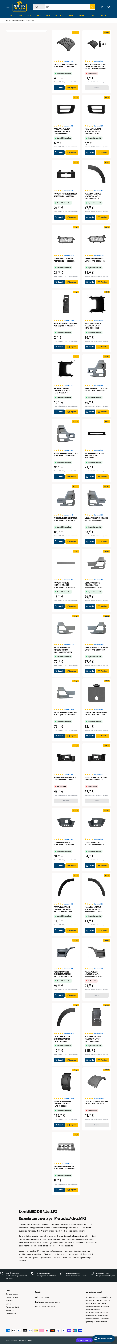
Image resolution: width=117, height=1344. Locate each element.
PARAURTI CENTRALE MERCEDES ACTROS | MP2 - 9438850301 (65, 195)
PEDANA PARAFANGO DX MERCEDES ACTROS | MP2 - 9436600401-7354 (93, 974)
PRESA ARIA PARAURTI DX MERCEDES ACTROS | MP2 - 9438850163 (62, 390)
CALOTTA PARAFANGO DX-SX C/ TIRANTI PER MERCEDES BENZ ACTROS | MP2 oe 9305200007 (96, 66)
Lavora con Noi (11, 1314)
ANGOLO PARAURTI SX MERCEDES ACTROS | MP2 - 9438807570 (65, 519)
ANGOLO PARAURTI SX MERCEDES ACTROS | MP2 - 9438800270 (96, 649)
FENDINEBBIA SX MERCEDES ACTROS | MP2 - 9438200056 (64, 260)
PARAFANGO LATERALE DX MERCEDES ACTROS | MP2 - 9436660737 (93, 196)
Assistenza (9, 1310)
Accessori (9, 1301)
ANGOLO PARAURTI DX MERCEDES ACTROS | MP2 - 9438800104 (65, 454)
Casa (10, 20)
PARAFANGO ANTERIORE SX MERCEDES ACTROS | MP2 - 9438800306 (93, 1039)
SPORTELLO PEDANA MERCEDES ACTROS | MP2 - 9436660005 (96, 714)
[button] (8, 7)
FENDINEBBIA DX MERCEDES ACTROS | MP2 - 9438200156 (95, 260)
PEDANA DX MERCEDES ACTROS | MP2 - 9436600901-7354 (96, 778)
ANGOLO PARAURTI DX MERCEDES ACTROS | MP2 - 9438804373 (96, 519)
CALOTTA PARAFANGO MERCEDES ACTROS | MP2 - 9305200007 (65, 65)
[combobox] (70, 7)
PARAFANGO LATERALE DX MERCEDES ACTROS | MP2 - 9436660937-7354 (93, 909)
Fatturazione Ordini (12, 1307)
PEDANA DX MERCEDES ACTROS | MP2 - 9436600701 (95, 843)
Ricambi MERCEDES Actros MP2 (23, 20)
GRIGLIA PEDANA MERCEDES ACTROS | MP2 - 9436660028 (64, 1167)
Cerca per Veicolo (12, 1294)
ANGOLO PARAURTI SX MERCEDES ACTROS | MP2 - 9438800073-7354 (93, 585)
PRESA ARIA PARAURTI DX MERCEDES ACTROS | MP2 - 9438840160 (93, 131)
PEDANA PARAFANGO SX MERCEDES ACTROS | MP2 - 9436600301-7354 (63, 974)
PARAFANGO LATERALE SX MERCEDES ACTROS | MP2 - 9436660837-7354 (63, 909)
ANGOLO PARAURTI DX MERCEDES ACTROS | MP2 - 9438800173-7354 (63, 650)
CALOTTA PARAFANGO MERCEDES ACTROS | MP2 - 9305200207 (96, 1103)
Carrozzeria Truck (16, 1340)
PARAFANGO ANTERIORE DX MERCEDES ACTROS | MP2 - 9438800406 (62, 1104)
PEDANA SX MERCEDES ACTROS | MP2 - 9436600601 (64, 843)
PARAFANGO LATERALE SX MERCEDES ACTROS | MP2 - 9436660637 (62, 1039)
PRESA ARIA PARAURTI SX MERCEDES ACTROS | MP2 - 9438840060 (62, 131)
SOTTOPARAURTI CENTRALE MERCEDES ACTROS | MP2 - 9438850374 (94, 455)
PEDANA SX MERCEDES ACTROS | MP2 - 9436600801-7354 (65, 778)
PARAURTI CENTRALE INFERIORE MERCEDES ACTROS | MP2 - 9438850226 (64, 585)
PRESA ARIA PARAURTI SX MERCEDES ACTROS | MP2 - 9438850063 (93, 326)
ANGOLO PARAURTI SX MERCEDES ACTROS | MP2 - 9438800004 (96, 389)
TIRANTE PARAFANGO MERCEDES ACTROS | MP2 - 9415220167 (65, 325)
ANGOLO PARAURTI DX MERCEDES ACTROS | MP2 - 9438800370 (65, 714)
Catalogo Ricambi (12, 1297)
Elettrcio (9, 1304)
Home (8, 1291)
